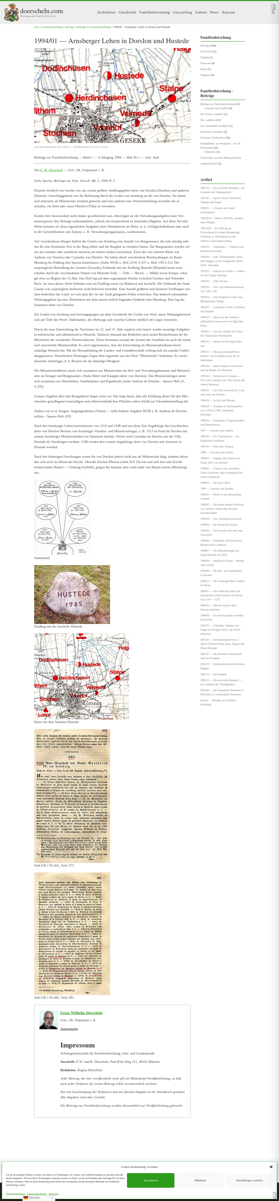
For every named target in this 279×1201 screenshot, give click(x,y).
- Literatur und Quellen (215, 108)
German (34, 1197)
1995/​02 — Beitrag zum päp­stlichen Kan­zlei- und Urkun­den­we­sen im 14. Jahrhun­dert (220, 356)
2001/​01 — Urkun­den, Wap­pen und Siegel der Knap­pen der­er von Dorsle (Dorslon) (220, 629)
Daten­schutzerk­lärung (15, 1193)
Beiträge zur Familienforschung (94, 26)
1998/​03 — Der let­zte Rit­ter (215, 482)
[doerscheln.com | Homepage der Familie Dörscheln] (11, 11)
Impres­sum (54, 1193)
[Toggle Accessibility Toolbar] (274, 1195)
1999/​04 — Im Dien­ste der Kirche (218, 524)
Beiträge (69, 26)
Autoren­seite (69, 1029)
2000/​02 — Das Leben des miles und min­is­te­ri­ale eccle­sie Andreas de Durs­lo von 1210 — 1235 (221, 595)
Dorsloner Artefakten (211, 131)
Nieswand (205, 63)
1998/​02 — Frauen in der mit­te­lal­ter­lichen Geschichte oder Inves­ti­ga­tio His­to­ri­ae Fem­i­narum (221, 472)
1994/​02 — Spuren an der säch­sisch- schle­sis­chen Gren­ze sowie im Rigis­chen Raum (221, 321)
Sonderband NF (208, 163)
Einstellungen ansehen (249, 1180)
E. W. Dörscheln (51, 170)
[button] (271, 1167)
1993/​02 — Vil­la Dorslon (214, 281)
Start (36, 26)
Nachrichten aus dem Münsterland (218, 157)
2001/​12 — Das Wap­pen (213, 674)
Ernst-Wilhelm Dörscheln (54, 147)
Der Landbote (207, 119)
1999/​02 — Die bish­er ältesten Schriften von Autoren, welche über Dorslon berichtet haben (222, 508)
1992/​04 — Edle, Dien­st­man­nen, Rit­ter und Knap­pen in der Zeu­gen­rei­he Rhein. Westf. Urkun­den (222, 261)
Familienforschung (52, 26)
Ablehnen (200, 1180)
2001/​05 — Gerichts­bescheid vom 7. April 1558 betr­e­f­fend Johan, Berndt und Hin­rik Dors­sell (222, 644)
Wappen (204, 74)
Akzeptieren (150, 1180)
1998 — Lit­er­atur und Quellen (216, 452)
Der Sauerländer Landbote (214, 125)
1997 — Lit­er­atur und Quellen (216, 430)
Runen (203, 69)
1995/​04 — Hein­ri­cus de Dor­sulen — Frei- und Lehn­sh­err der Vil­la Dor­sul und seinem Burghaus (222, 380)
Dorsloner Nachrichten (212, 137)
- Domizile (209, 151)
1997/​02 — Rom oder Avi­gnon (217, 446)
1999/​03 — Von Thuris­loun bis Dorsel (221, 518)
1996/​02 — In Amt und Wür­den (217, 400)
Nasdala (204, 57)
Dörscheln (205, 51)
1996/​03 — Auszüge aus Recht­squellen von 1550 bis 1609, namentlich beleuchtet (221, 410)
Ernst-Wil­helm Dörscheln (81, 1013)
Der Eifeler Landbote (211, 114)
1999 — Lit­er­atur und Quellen (216, 488)
